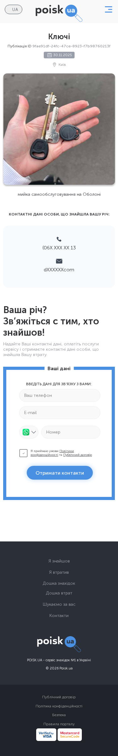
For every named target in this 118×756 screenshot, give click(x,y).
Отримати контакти (60, 473)
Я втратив (59, 572)
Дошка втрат (59, 593)
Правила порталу (59, 724)
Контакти (59, 615)
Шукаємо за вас (59, 604)
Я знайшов (59, 561)
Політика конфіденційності (59, 706)
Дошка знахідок (59, 583)
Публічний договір (77, 455)
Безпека (59, 715)
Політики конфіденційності (52, 453)
